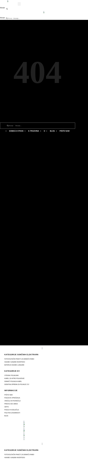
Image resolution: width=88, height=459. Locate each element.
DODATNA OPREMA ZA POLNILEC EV (16, 384)
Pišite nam (8, 395)
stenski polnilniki (11, 375)
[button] (19, 4)
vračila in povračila (12, 401)
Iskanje (2, 8)
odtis (6, 407)
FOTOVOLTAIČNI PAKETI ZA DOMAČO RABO (19, 359)
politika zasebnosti (12, 413)
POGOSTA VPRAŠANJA (12, 398)
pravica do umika (11, 404)
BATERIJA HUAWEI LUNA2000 (14, 365)
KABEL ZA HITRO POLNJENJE (14, 378)
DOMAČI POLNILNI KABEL (13, 381)
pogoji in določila (11, 410)
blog (6, 416)
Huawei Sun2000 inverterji (14, 362)
